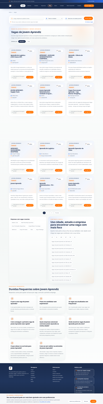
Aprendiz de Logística (47, 148)
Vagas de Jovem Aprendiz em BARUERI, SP (61, 266)
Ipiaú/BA (14, 190)
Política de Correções (57, 375)
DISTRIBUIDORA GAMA (75, 188)
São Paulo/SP (15, 62)
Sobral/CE (72, 155)
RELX (32, 229)
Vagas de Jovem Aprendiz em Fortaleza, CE (62, 245)
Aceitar (93, 401)
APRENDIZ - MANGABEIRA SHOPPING (15, 150)
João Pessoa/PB (15, 155)
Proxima (57, 213)
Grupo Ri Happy (16, 153)
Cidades (36, 5)
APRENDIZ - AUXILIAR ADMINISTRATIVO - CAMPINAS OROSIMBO (47, 57)
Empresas (43, 5)
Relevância (22, 41)
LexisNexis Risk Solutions (76, 60)
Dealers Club (15, 222)
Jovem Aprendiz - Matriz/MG (74, 184)
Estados (79, 5)
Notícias (29, 5)
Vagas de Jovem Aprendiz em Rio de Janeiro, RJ (63, 248)
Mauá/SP (14, 97)
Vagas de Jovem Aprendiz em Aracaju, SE (61, 280)
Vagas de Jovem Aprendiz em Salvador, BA (61, 276)
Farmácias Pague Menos (18, 188)
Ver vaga (29, 77)
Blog (50, 5)
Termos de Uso (56, 381)
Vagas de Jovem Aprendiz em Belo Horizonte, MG (63, 255)
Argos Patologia (39, 229)
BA (70, 237)
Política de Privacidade (58, 377)
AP (65, 237)
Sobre (55, 5)
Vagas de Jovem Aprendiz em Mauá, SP (61, 273)
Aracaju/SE (72, 97)
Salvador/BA (44, 97)
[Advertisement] (51, 128)
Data (29, 41)
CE (74, 237)
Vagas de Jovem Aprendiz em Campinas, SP (62, 252)
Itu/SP (42, 190)
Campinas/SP (44, 62)
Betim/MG (72, 190)
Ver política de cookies (44, 402)
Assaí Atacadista (74, 153)
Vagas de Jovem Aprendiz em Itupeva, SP (61, 259)
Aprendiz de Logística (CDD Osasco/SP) (18, 56)
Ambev (14, 60)
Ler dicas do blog (91, 1)
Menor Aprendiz (70, 5)
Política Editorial (56, 373)
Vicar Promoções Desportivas (18, 226)
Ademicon (14, 229)
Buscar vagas (88, 18)
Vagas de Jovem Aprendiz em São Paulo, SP (62, 241)
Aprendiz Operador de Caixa (75, 149)
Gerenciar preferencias (75, 401)
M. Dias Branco (44, 153)
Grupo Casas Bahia (45, 188)
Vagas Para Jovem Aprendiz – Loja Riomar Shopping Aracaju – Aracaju (74, 92)
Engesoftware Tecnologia (34, 226)
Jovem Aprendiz (16, 183)
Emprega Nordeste (74, 95)
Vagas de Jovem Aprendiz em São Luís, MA (62, 262)
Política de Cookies (57, 379)
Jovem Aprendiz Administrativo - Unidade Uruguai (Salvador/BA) (45, 92)
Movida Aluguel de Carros (47, 60)
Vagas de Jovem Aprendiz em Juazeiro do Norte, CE (64, 269)
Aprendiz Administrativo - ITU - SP (47, 185)
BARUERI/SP (73, 62)
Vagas (22, 5)
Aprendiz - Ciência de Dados (75, 56)
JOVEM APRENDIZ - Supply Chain (17, 91)
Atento (42, 95)
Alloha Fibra (15, 95)
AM (61, 237)
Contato (62, 5)
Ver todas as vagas (89, 22)
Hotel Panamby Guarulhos (27, 222)
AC (52, 237)
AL (56, 237)
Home (10, 12)
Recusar (86, 401)
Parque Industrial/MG (46, 155)
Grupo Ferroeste (23, 229)
